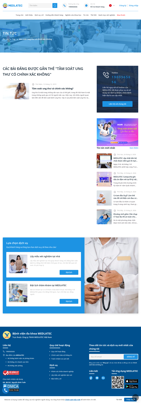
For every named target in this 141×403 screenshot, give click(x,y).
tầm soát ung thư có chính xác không (35, 39)
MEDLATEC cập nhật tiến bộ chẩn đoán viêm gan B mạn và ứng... (125, 161)
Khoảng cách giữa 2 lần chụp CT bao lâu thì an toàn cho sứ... (125, 217)
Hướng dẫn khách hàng (54, 15)
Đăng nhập (133, 5)
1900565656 (10, 351)
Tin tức (86, 15)
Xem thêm (134, 148)
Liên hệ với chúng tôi (117, 104)
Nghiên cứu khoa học (73, 15)
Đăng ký (122, 5)
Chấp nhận (130, 399)
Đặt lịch (69, 272)
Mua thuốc (121, 15)
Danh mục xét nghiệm (106, 15)
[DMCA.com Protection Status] (11, 387)
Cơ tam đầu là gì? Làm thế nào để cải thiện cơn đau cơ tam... (124, 198)
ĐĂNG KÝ (131, 357)
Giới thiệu (29, 15)
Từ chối (119, 399)
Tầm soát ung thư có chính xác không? (52, 88)
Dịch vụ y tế (39, 15)
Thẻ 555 (93, 15)
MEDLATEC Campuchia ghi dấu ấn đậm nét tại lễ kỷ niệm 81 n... (125, 179)
